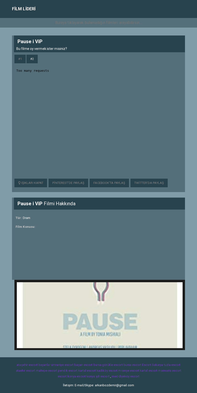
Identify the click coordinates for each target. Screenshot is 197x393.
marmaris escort (169, 370)
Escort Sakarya (152, 365)
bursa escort (132, 365)
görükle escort (112, 365)
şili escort (103, 376)
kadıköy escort (107, 370)
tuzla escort (172, 365)
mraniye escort (128, 370)
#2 (32, 59)
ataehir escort (25, 370)
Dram (26, 218)
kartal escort (87, 370)
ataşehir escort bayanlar (33, 365)
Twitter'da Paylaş (149, 183)
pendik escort (67, 370)
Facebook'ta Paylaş (109, 183)
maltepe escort (46, 370)
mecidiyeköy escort (125, 376)
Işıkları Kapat (32, 183)
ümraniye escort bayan (67, 365)
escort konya (67, 376)
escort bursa (92, 365)
